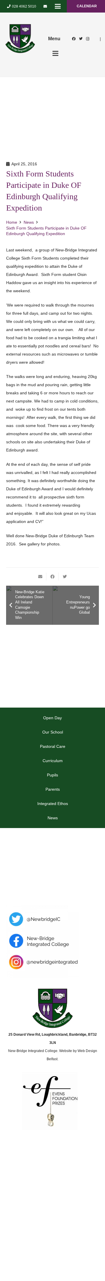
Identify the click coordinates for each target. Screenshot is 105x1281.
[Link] (20, 39)
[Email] (45, 6)
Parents (53, 789)
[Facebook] (73, 38)
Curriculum (53, 760)
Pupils (52, 775)
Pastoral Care (52, 746)
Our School (52, 732)
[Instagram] (87, 38)
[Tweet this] (65, 577)
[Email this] (40, 577)
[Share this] (52, 577)
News (53, 818)
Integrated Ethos (52, 803)
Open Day (52, 717)
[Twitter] (80, 38)
